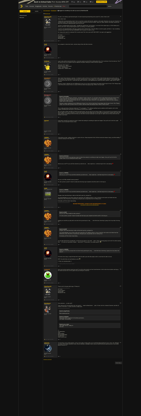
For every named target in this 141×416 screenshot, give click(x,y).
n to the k (46, 269)
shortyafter (46, 78)
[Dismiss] (120, 2)
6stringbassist (47, 303)
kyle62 (45, 188)
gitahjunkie (46, 342)
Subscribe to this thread (47, 359)
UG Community (46, 10)
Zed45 (45, 44)
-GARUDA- (46, 137)
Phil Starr (46, 95)
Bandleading (53, 10)
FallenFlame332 (47, 16)
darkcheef (46, 120)
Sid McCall (46, 61)
